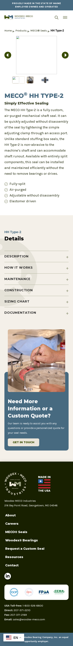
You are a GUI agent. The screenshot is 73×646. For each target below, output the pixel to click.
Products (21, 30)
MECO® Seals (38, 30)
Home (8, 30)
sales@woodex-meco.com (29, 619)
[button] (57, 17)
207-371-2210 (22, 610)
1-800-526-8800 (33, 605)
